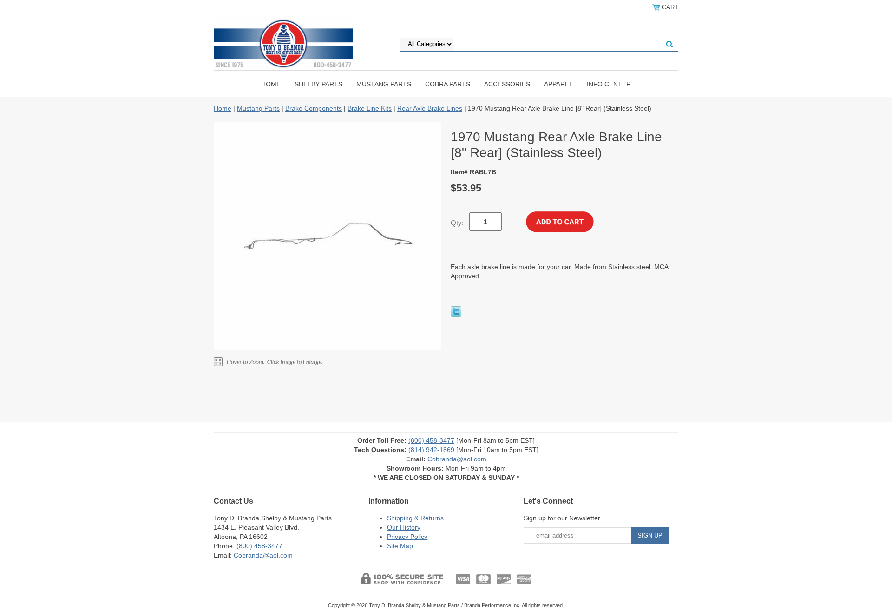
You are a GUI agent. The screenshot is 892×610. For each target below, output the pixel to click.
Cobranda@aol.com (456, 459)
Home (271, 84)
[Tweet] (456, 314)
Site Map (400, 546)
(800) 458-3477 (431, 440)
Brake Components (313, 108)
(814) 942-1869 (431, 449)
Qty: (457, 223)
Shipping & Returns (415, 518)
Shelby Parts (318, 84)
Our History (403, 527)
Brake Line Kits (370, 108)
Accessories (507, 84)
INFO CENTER (609, 84)
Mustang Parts (383, 84)
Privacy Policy (407, 536)
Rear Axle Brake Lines (429, 108)
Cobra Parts (447, 84)
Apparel (558, 84)
